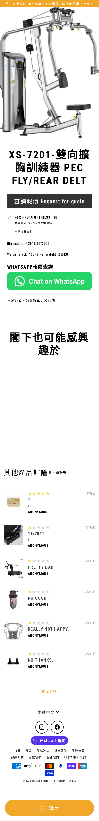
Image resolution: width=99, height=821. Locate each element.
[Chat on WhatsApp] (49, 281)
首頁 (17, 750)
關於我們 (52, 757)
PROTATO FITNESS (76, 757)
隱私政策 (43, 750)
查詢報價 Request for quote (49, 200)
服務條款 (78, 750)
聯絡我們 (35, 757)
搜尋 (28, 750)
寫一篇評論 (57, 472)
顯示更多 (49, 691)
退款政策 (60, 750)
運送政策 (17, 757)
